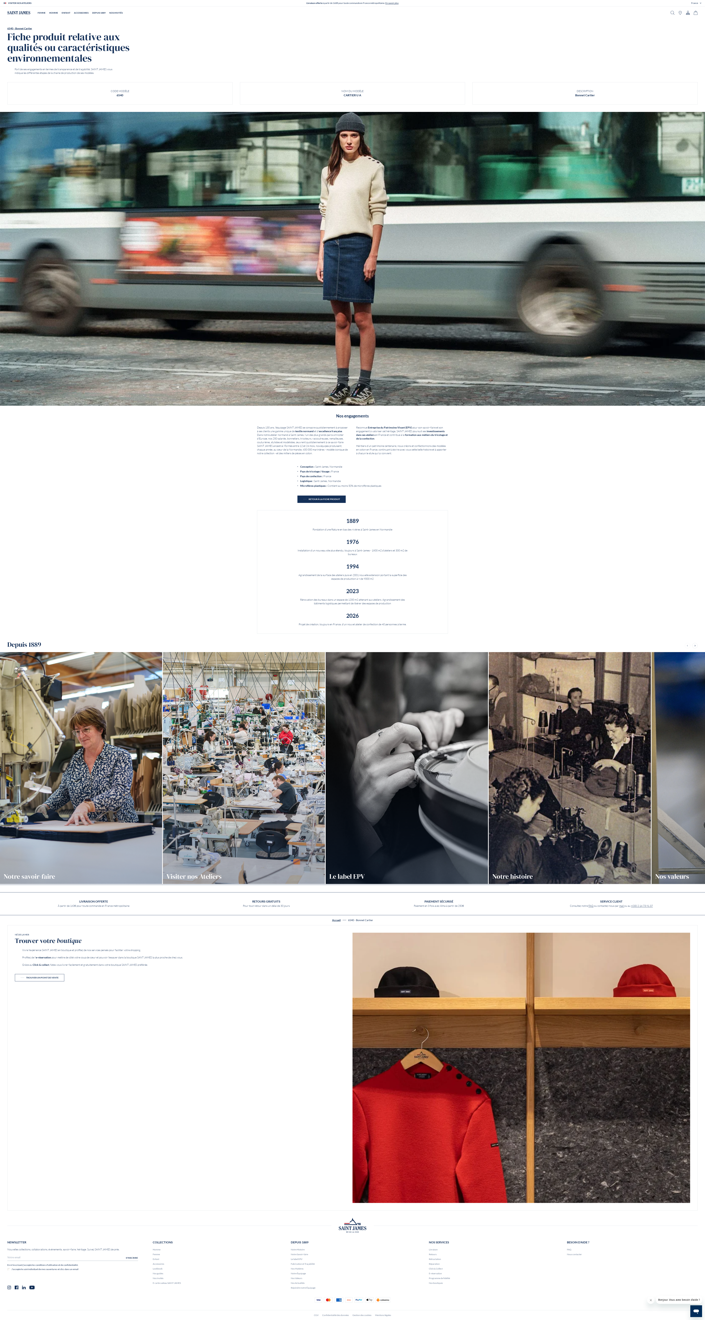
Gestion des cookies (361, 1315)
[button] (696, 3)
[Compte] (688, 13)
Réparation (434, 1264)
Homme (156, 1249)
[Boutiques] (680, 13)
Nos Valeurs (296, 1278)
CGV (316, 1315)
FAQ (590, 905)
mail (621, 905)
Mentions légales (383, 1315)
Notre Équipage (298, 1273)
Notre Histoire (298, 1249)
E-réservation (435, 1273)
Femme (156, 1254)
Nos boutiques (436, 1283)
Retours (433, 1254)
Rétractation (435, 1259)
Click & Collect (436, 1268)
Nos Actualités (298, 1283)
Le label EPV (296, 1259)
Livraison (433, 1249)
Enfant (156, 1259)
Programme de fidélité (439, 1278)
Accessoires (158, 1264)
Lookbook (157, 1268)
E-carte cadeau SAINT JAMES (167, 1283)
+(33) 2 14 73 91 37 (642, 905)
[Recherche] (672, 13)
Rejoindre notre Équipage (303, 1288)
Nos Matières (297, 1268)
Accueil (336, 920)
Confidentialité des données (335, 1315)
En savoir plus (392, 3)
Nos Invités (158, 1278)
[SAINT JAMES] (18, 12)
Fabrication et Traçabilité (303, 1264)
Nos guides (158, 1273)
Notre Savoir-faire (299, 1254)
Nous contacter (574, 1254)
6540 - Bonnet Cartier (19, 28)
